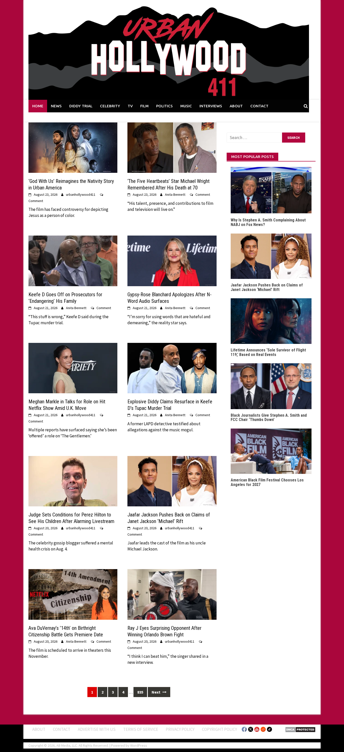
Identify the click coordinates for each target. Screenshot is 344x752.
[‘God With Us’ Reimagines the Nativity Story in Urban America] (72, 147)
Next (156, 692)
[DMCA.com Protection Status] (300, 729)
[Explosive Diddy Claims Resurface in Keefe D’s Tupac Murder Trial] (171, 367)
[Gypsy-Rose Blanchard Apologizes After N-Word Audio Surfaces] (171, 260)
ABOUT (236, 106)
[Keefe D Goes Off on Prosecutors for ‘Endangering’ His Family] (72, 260)
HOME (37, 106)
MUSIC (186, 106)
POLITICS (164, 106)
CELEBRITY (110, 106)
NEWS (56, 106)
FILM (144, 106)
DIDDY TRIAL (80, 106)
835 (140, 692)
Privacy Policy (180, 729)
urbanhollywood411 (80, 194)
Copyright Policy (219, 729)
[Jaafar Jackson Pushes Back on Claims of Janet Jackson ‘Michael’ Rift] (171, 480)
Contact (61, 729)
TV (130, 106)
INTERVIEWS (210, 106)
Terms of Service (140, 729)
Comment (35, 201)
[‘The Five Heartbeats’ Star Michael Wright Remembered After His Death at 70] (171, 147)
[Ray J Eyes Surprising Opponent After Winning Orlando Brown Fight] (171, 594)
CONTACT (259, 106)
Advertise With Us (97, 729)
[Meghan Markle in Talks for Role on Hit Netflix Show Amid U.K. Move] (72, 367)
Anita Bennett (175, 194)
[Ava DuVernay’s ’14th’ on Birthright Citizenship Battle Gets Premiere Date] (72, 594)
